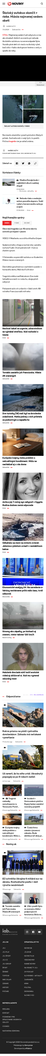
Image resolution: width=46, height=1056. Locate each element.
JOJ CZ (5, 960)
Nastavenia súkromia (11, 1031)
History (5, 987)
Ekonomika (28, 991)
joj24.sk (27, 952)
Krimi (26, 983)
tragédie (12, 141)
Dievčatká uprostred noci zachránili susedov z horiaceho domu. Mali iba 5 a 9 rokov (22, 268)
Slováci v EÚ (29, 995)
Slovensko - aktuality (33, 976)
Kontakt (5, 1013)
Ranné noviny (29, 964)
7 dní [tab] (16, 223)
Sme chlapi (6, 979)
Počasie (5, 991)
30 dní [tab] (27, 223)
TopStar (5, 976)
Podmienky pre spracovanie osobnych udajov (11, 1019)
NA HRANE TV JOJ (31, 968)
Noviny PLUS (29, 956)
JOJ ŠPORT (6, 956)
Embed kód (40, 85)
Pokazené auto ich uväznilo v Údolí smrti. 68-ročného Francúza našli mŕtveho (21, 290)
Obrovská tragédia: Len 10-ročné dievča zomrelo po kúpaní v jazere (19, 230)
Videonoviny (29, 960)
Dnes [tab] (7, 223)
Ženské (5, 972)
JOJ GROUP (6, 964)
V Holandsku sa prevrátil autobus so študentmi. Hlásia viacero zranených (22, 258)
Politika (27, 987)
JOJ (3, 948)
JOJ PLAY (5, 952)
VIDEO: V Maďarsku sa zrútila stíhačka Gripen (22, 238)
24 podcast (28, 972)
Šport (4, 968)
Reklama (6, 1009)
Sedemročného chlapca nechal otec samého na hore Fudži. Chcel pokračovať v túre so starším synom (21, 248)
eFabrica (28, 1048)
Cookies (5, 1026)
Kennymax (29, 1045)
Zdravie (5, 983)
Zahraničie (28, 979)
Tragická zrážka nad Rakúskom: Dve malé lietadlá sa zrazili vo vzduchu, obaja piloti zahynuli (20, 279)
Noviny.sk (28, 948)
